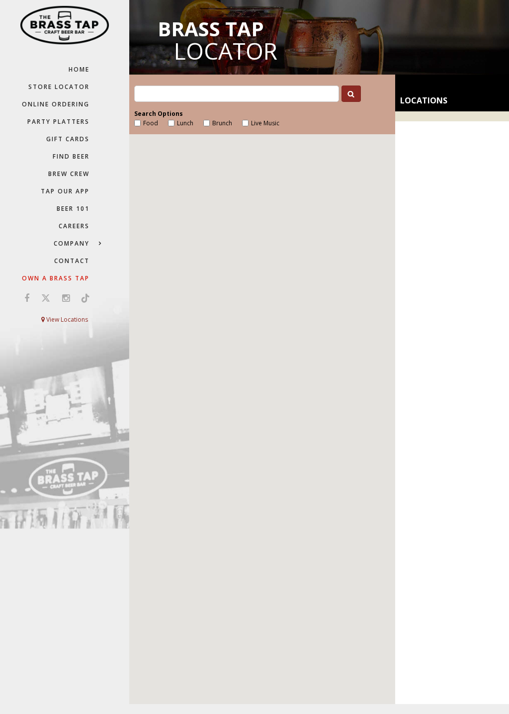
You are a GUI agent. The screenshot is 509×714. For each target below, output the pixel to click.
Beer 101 (73, 208)
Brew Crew (68, 174)
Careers (74, 226)
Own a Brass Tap (55, 278)
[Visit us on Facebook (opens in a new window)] (26, 298)
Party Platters (58, 121)
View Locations (66, 319)
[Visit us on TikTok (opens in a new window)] (83, 298)
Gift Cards (67, 139)
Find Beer (71, 156)
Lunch (185, 123)
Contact (71, 261)
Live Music (265, 123)
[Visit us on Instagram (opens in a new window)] (66, 298)
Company (71, 243)
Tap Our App (65, 191)
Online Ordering (55, 104)
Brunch (222, 123)
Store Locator (58, 87)
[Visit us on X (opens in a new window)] (45, 298)
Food (150, 123)
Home (79, 69)
